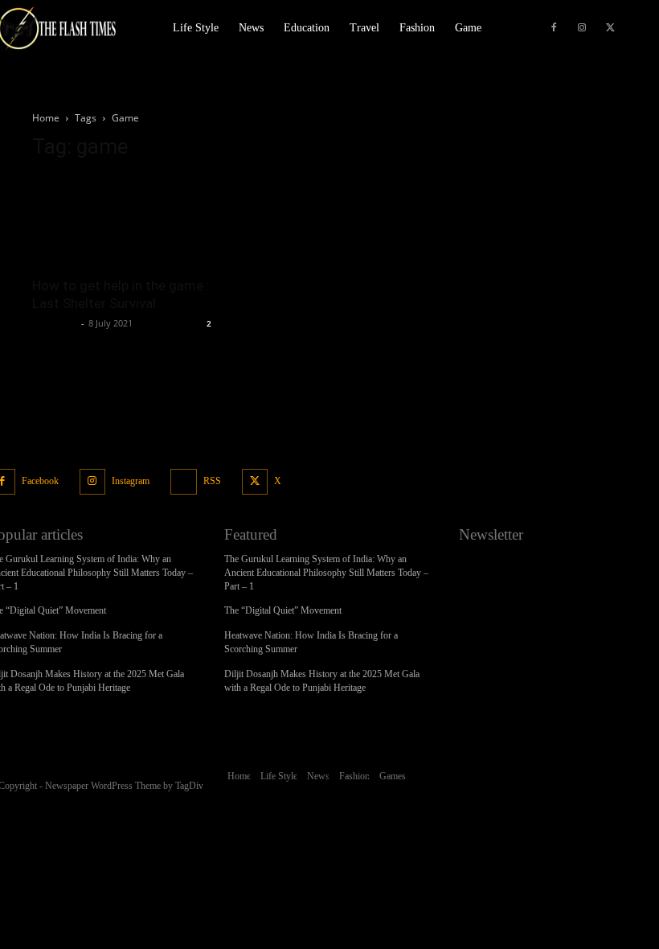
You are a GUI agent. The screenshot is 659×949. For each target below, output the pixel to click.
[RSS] (183, 482)
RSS (212, 481)
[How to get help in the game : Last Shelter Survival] (123, 220)
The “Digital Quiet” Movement (283, 610)
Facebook (40, 481)
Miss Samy (54, 323)
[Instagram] (582, 28)
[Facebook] (554, 28)
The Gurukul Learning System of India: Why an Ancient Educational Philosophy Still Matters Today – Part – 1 (326, 572)
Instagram (130, 481)
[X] (610, 28)
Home (45, 118)
